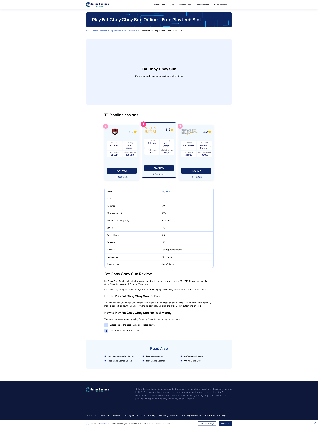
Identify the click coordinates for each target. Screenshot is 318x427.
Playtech (165, 191)
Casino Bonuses (202, 5)
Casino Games (185, 5)
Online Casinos (159, 5)
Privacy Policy (131, 415)
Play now (159, 168)
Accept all (225, 423)
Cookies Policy (148, 415)
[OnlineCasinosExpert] (97, 4)
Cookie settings (207, 423)
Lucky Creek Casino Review (121, 356)
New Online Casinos (155, 361)
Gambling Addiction (168, 415)
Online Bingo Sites (192, 361)
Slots (172, 5)
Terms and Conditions (110, 415)
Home (88, 30)
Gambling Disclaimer (191, 415)
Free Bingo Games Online (120, 361)
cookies (104, 423)
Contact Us (91, 415)
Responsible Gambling (215, 415)
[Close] (315, 422)
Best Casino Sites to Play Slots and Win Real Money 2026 (116, 30)
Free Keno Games (154, 356)
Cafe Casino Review (193, 356)
